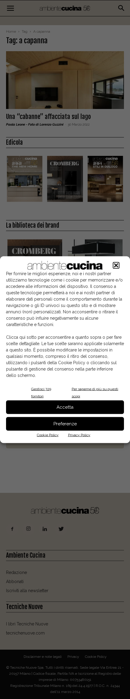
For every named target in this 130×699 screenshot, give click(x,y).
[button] (116, 265)
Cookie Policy (48, 435)
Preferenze (65, 424)
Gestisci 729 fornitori (41, 392)
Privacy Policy (79, 435)
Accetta (65, 407)
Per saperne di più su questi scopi (95, 392)
